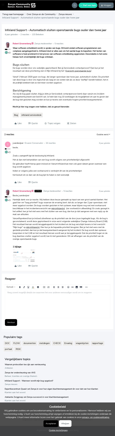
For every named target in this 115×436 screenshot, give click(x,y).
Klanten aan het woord (15, 392)
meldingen (44, 343)
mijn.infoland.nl (58, 208)
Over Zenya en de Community (41, 14)
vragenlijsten (82, 343)
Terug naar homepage (13, 14)
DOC (7, 343)
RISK (18, 349)
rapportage (97, 343)
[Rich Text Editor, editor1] (57, 304)
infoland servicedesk (32, 115)
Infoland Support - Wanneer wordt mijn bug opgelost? (29, 380)
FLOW (16, 343)
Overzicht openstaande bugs (78, 71)
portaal (8, 349)
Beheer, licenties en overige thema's (21, 376)
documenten (30, 343)
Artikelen (9, 368)
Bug (16, 115)
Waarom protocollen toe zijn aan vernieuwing (25, 364)
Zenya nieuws (65, 14)
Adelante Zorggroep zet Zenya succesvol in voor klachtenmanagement (36, 397)
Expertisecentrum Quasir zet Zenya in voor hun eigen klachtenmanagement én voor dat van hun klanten (51, 389)
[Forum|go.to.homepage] (21, 5)
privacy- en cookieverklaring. (96, 417)
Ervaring (68, 343)
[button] (3, 5)
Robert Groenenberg (22, 43)
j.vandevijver (18, 143)
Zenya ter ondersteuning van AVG (20, 372)
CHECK (57, 343)
